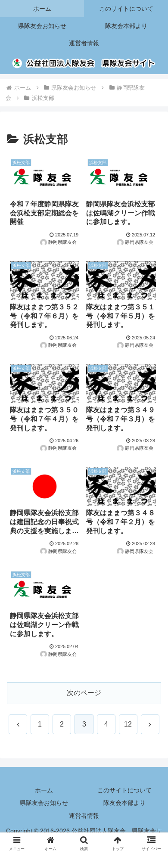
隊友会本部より (124, 802)
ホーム (44, 790)
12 (128, 724)
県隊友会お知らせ (44, 802)
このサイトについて (124, 790)
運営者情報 (84, 815)
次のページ (84, 692)
